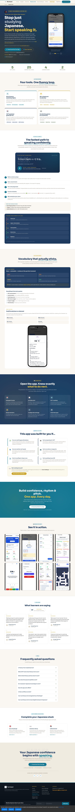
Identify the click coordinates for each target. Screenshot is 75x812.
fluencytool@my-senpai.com (59, 790)
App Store (58, 1)
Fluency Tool (33, 1)
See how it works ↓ (20, 52)
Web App (52, 1)
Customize (18, 809)
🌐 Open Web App (27, 49)
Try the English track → (24, 45)
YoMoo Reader (45, 790)
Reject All (11, 809)
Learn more (61, 807)
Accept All (4, 809)
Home (17, 1)
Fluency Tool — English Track (35, 797)
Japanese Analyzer (46, 793)
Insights (22, 1)
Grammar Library (35, 792)
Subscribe (65, 803)
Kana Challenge (40, 1)
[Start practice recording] (20, 168)
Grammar (27, 1)
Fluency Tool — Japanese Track (35, 794)
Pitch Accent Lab (45, 792)
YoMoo (46, 1)
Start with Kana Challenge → (19, 473)
